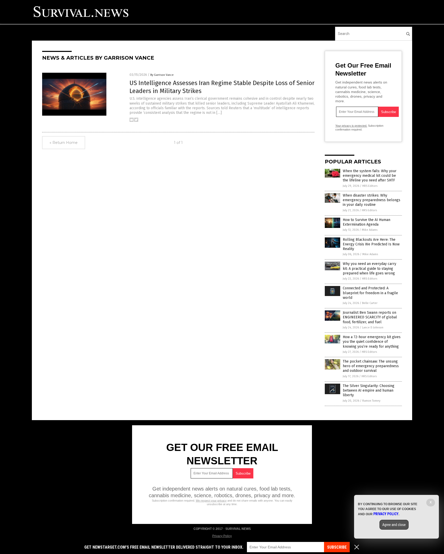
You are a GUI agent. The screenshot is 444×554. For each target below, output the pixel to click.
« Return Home (64, 142)
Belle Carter (369, 303)
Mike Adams (369, 230)
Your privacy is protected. (351, 125)
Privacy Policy (222, 536)
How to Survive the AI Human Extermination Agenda (366, 222)
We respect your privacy (211, 500)
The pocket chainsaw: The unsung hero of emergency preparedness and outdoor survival (371, 366)
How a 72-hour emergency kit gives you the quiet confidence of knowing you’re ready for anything (372, 341)
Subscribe (337, 547)
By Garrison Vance (162, 75)
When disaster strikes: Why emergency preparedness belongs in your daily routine (371, 200)
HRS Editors (369, 186)
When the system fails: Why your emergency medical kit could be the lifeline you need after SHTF (369, 175)
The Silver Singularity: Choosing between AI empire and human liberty (368, 390)
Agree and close (394, 525)
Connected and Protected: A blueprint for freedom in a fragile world (370, 293)
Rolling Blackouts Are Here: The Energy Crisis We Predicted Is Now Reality (371, 244)
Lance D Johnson (372, 327)
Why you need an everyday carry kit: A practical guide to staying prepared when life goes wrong (369, 268)
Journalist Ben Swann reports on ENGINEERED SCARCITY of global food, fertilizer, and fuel (370, 317)
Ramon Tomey (371, 400)
